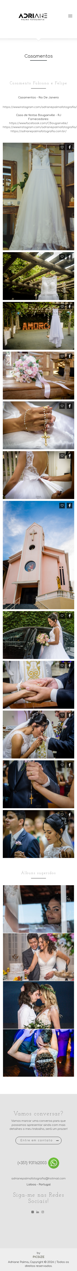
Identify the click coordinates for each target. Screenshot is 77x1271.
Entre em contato (36, 1140)
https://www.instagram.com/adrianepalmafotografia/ (40, 107)
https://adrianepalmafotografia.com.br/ (39, 131)
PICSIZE (38, 1257)
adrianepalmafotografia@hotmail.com (38, 1178)
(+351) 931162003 (33, 1163)
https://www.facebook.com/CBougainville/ (38, 123)
